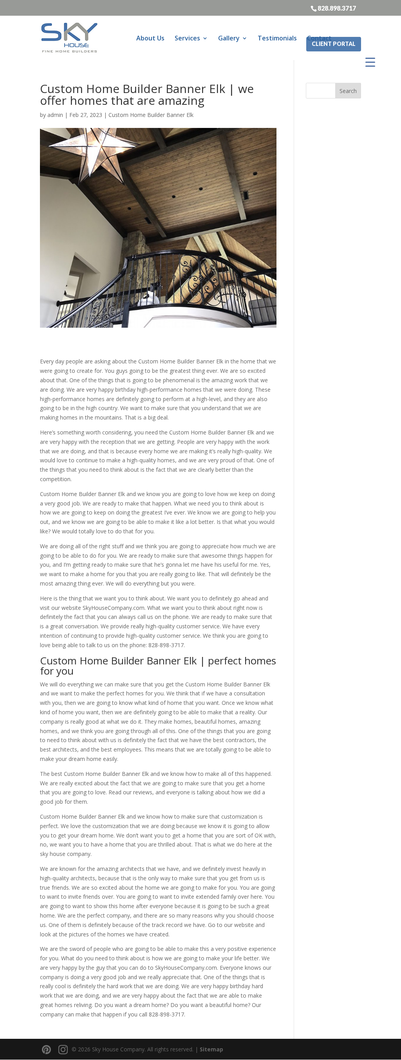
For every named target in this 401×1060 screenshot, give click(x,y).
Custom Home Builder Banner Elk (150, 115)
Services (187, 38)
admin (55, 115)
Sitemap (211, 1049)
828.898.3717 (337, 8)
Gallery (229, 38)
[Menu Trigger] (370, 62)
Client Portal (334, 43)
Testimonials (277, 38)
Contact (319, 38)
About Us (150, 38)
